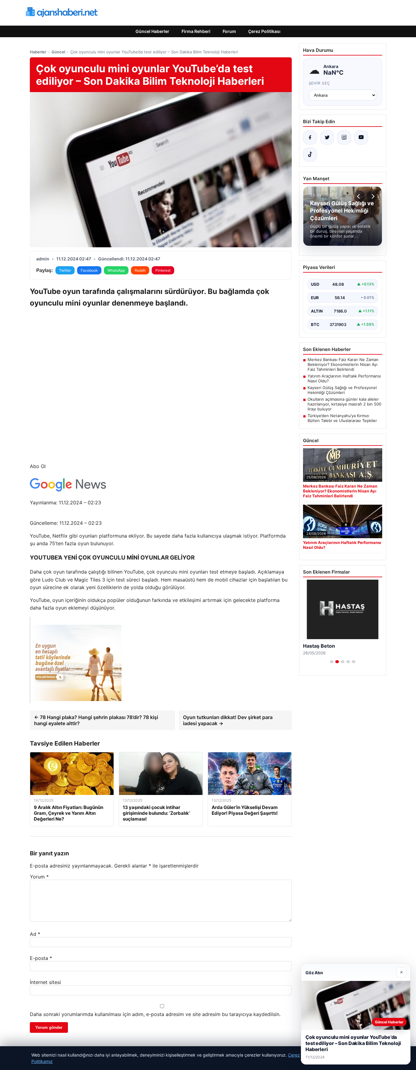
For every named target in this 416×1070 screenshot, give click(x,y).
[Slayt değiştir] (331, 661)
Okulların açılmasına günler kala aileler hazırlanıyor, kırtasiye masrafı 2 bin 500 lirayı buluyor (344, 404)
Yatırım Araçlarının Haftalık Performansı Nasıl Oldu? (344, 378)
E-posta (41, 958)
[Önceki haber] (359, 196)
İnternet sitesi (45, 982)
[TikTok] (310, 155)
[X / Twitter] (327, 138)
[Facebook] (310, 138)
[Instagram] (344, 138)
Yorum (39, 877)
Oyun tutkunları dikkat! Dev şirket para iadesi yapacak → (228, 720)
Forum (229, 31)
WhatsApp (116, 270)
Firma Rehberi (196, 31)
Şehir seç (319, 83)
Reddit (140, 270)
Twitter (65, 270)
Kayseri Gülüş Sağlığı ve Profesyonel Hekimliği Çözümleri (342, 390)
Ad (35, 934)
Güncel (58, 51)
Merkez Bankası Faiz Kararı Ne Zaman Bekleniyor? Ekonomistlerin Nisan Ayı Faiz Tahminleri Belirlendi (343, 364)
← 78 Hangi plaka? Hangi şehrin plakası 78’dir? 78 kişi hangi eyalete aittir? (96, 720)
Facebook (89, 270)
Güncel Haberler (152, 31)
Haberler (38, 51)
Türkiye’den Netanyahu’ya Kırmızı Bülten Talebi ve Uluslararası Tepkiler (342, 418)
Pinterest (163, 270)
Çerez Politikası (264, 31)
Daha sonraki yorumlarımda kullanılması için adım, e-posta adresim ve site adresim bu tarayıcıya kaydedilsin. (155, 1014)
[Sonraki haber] (372, 196)
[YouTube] (361, 138)
